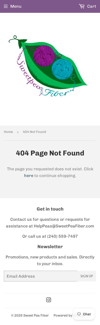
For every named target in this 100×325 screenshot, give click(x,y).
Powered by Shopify (69, 315)
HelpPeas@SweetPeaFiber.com (64, 226)
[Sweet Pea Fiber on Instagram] (48, 300)
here (28, 175)
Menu (16, 6)
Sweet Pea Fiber (36, 315)
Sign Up (87, 276)
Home (8, 132)
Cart (91, 6)
